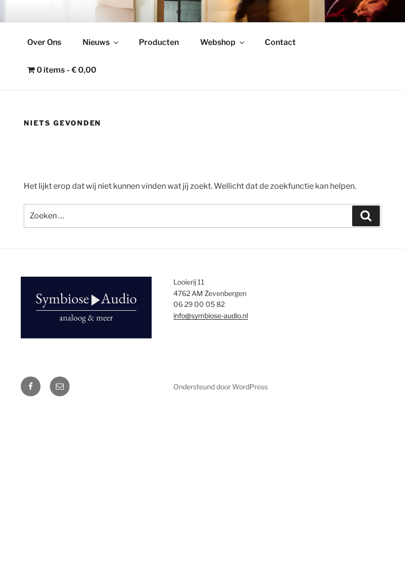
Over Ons (44, 42)
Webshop (218, 42)
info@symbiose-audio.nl (210, 315)
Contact (280, 42)
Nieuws (96, 42)
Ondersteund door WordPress (220, 386)
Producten (159, 42)
